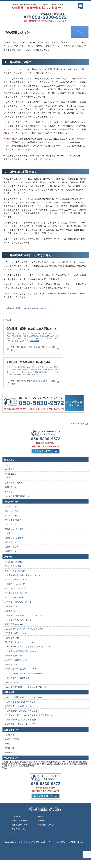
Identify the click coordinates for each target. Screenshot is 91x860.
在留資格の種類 (11, 506)
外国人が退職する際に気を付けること (21, 710)
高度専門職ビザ (11, 546)
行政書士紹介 (10, 473)
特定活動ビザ (10, 542)
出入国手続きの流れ (13, 561)
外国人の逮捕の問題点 (14, 655)
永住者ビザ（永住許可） (15, 537)
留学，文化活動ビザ (13, 520)
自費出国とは (10, 610)
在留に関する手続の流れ (15, 570)
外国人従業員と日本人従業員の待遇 (20, 724)
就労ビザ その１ (12, 511)
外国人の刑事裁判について (16, 660)
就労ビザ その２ (12, 515)
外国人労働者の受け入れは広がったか (21, 719)
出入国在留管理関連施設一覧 (17, 496)
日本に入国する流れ (13, 566)
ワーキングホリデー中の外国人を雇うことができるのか (28, 715)
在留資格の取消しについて (16, 579)
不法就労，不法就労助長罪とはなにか (21, 651)
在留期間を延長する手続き (16, 593)
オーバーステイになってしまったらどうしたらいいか (27, 646)
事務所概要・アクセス (14, 482)
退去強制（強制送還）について (18, 601)
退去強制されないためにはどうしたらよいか (24, 615)
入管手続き (9, 734)
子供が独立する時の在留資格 (17, 677)
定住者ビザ (9, 533)
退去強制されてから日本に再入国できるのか (24, 628)
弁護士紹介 (9, 469)
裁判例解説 (9, 748)
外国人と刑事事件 (12, 739)
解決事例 (8, 752)
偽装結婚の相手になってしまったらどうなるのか (28, 308)
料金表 (8, 478)
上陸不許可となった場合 (15, 584)
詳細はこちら (6, 768)
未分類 (8, 743)
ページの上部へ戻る (80, 423)
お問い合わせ (10, 487)
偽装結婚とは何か (12, 682)
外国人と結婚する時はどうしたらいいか (22, 668)
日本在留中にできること (15, 588)
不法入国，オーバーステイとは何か (20, 642)
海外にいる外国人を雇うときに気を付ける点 (24, 697)
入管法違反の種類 (12, 637)
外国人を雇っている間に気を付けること (22, 706)
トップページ (10, 464)
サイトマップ (17, 833)
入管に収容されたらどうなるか (18, 619)
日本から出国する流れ (14, 597)
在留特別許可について (14, 606)
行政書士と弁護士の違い (15, 633)
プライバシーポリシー (20, 829)
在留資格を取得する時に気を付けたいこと (23, 575)
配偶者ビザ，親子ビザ (14, 528)
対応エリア (9, 491)
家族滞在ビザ (10, 524)
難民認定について (12, 664)
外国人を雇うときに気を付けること (20, 701)
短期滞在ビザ (10, 551)
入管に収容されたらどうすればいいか (21, 624)
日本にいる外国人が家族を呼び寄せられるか (24, 673)
